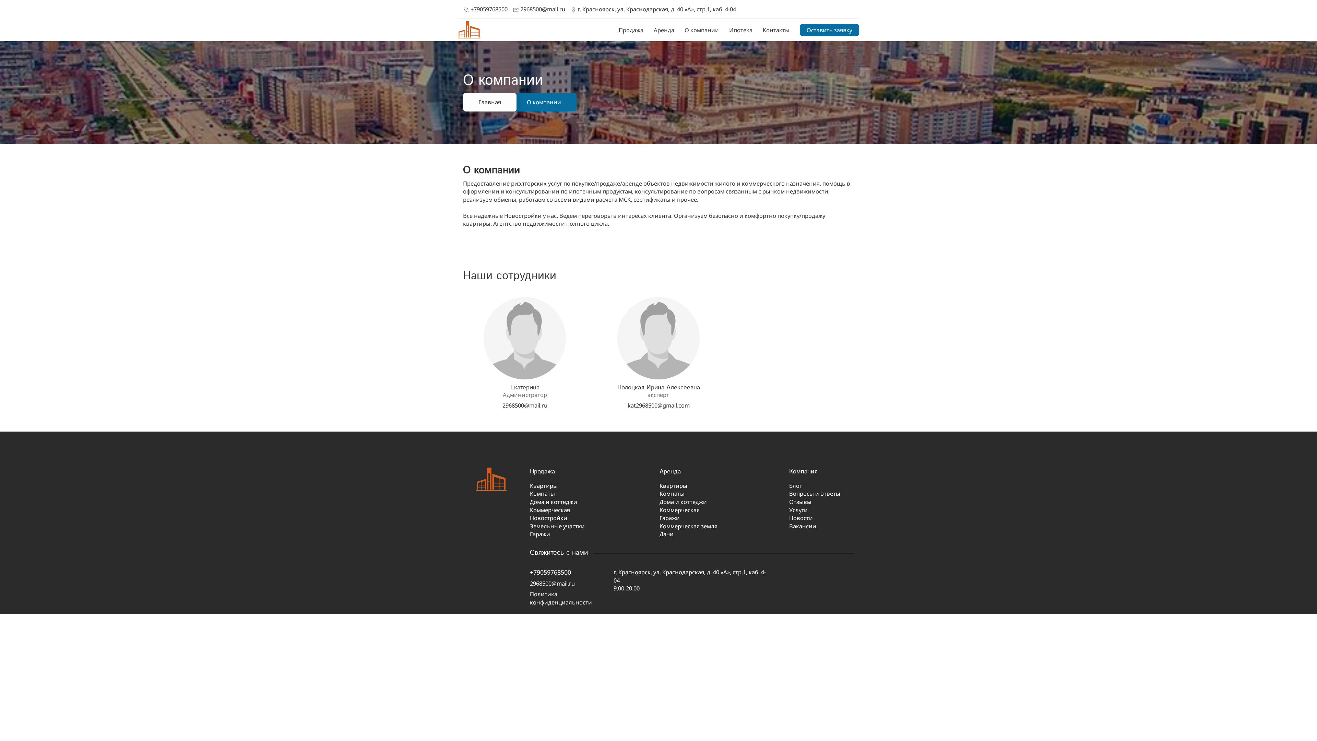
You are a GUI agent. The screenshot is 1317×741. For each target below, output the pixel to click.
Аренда (664, 30)
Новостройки (548, 518)
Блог (795, 486)
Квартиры (544, 486)
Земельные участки (557, 526)
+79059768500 (485, 9)
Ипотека (740, 30)
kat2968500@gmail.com (659, 405)
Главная (489, 102)
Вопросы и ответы (814, 493)
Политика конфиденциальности (561, 598)
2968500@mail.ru (539, 9)
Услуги (798, 510)
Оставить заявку (829, 30)
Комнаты (542, 493)
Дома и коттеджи (553, 502)
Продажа (631, 30)
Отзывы (800, 502)
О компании (702, 30)
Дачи (667, 534)
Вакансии (802, 526)
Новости (801, 518)
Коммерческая (550, 510)
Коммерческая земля (688, 526)
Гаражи (540, 534)
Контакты (776, 30)
